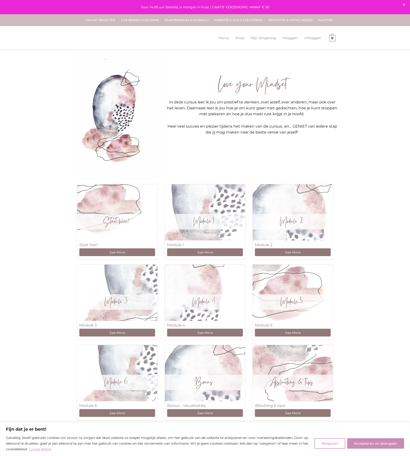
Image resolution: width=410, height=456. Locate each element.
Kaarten (325, 20)
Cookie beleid (40, 449)
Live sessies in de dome (140, 20)
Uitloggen (312, 38)
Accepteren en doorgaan (375, 443)
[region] (205, 439)
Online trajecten (100, 20)
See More (117, 252)
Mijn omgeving (263, 38)
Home (224, 38)
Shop (239, 38)
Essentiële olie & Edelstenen (238, 20)
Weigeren (329, 443)
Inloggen (290, 38)
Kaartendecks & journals (186, 20)
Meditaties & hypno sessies (290, 20)
